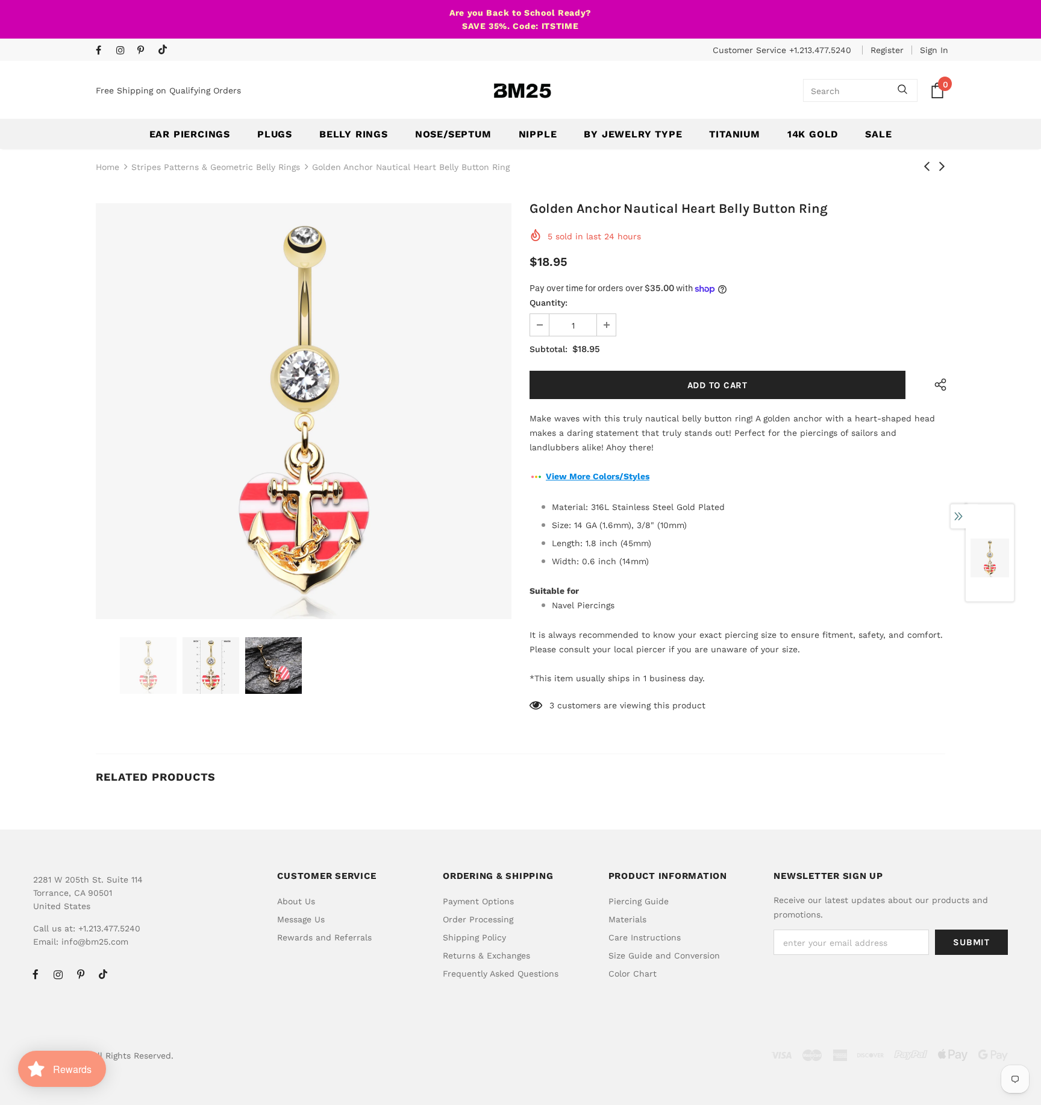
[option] (303, 411)
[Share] (937, 385)
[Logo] (522, 91)
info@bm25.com (94, 941)
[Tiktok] (165, 50)
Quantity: (548, 302)
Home (107, 167)
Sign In (934, 50)
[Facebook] (103, 50)
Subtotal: (548, 349)
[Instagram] (123, 50)
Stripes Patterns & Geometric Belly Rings (215, 167)
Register (887, 50)
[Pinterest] (144, 50)
